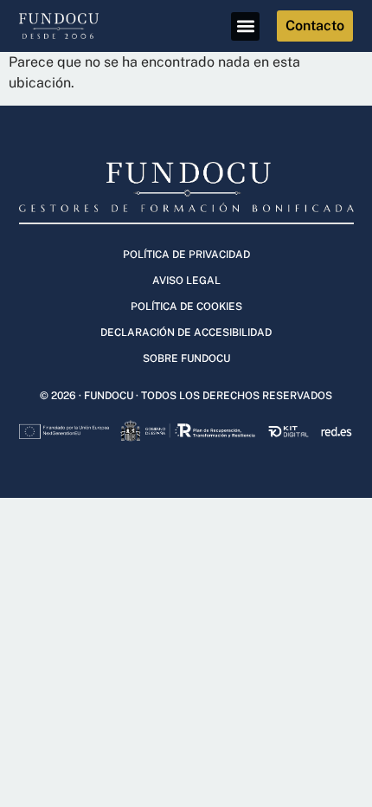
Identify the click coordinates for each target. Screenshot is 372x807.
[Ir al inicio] (69, 25)
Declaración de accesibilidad (186, 332)
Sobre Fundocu (186, 358)
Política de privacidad (186, 255)
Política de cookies (186, 306)
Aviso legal (186, 280)
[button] (245, 26)
